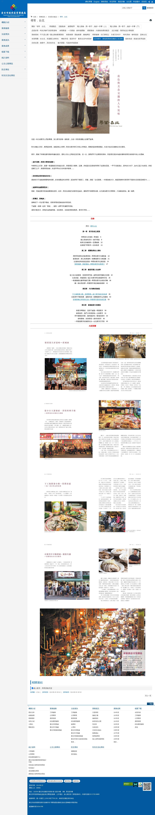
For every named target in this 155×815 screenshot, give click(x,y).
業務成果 (117, 708)
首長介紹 (31, 721)
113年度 (116, 715)
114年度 (116, 712)
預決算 (94, 724)
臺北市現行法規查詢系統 (79, 739)
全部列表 (138, 712)
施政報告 (95, 718)
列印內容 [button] (150, 20)
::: (2, 1)
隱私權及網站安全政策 (55, 781)
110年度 (116, 724)
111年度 (116, 721)
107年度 (116, 733)
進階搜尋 (150, 8)
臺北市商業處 (54, 724)
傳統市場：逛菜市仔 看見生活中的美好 (76, 39)
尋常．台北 (63, 17)
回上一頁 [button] (148, 695)
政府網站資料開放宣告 (37, 781)
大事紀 (31, 724)
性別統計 (31, 768)
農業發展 (53, 718)
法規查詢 (74, 708)
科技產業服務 (54, 721)
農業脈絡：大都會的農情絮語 (98, 30)
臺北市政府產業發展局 (13, 10)
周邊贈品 (52, 26)
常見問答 (113, 2)
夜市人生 (93, 226)
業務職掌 (31, 718)
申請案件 (136, 2)
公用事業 (53, 715)
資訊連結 (74, 754)
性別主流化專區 (8, 75)
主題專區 (95, 712)
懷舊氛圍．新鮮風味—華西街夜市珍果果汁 (90, 264)
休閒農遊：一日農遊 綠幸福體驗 (72, 30)
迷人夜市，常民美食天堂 (43, 688)
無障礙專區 (96, 736)
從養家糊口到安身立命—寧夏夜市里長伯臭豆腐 (89, 299)
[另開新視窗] (128, 784)
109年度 (116, 727)
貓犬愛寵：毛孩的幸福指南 (68, 43)
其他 (136, 727)
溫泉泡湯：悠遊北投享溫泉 (135, 39)
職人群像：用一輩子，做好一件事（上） (92, 26)
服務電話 (76, 781)
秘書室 (73, 724)
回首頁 (144, 2)
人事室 (73, 727)
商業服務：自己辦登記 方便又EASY (106, 35)
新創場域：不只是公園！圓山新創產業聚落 (48, 35)
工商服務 (53, 712)
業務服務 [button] (5, 28)
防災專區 (74, 747)
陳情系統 (104, 2)
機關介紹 (32, 708)
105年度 (116, 739)
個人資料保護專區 (98, 739)
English (96, 2)
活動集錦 (62, 26)
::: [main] (31, 16)
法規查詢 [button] (5, 34)
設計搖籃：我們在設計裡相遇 (123, 30)
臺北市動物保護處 (56, 730)
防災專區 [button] (5, 69)
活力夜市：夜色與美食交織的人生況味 (108, 39)
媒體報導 (71, 26)
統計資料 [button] (5, 58)
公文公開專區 (7, 64)
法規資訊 (95, 727)
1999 (42, 794)
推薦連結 (95, 733)
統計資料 (32, 747)
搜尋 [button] (144, 7)
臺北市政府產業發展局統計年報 (37, 761)
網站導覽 (88, 2)
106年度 (116, 736)
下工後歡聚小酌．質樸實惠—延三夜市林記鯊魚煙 (89, 294)
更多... (73, 742)
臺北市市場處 (54, 727)
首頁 (34, 17)
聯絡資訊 (31, 727)
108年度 (116, 730)
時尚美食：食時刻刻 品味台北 (135, 35)
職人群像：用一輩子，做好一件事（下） (125, 26)
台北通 (128, 2)
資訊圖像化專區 (34, 771)
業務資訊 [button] (5, 40)
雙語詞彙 (121, 2)
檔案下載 (138, 708)
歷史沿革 (31, 712)
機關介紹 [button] (5, 22)
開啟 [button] (151, 704)
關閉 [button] (149, 2)
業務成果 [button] (5, 46)
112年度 (116, 718)
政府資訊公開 (96, 721)
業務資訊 (42, 17)
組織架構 (31, 715)
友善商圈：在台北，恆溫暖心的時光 (45, 39)
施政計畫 (95, 715)
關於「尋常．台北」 (39, 26)
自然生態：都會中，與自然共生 (43, 43)
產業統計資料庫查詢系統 (37, 774)
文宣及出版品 (52, 17)
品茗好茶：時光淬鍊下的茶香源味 (44, 30)
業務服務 (53, 708)
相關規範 (74, 751)
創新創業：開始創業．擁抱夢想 (78, 35)
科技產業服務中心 (34, 757)
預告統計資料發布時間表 (37, 765)
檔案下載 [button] (5, 52)
